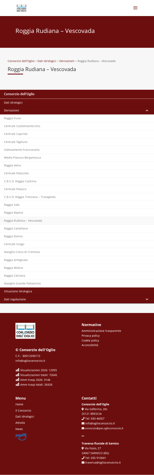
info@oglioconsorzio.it (30, 361)
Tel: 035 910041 (95, 458)
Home (19, 404)
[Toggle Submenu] (147, 110)
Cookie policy (90, 340)
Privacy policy (91, 335)
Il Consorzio (23, 410)
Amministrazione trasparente (101, 331)
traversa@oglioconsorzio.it (102, 462)
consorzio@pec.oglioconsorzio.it (103, 428)
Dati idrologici (24, 416)
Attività (20, 423)
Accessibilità (90, 345)
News (19, 429)
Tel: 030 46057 (94, 418)
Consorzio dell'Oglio (19, 94)
